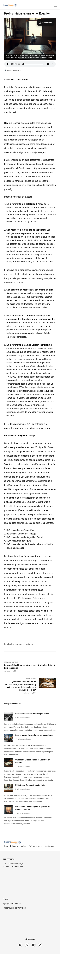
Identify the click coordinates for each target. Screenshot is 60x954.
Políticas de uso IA (35, 846)
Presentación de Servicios (14, 908)
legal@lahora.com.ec (12, 903)
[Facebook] (20, 945)
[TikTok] (40, 945)
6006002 (19, 866)
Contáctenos (49, 846)
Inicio (6, 846)
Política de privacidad (18, 846)
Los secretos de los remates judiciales (32, 713)
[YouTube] (33, 945)
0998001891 (8, 866)
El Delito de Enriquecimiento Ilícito (30, 785)
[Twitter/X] (27, 945)
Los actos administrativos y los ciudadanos (34, 735)
